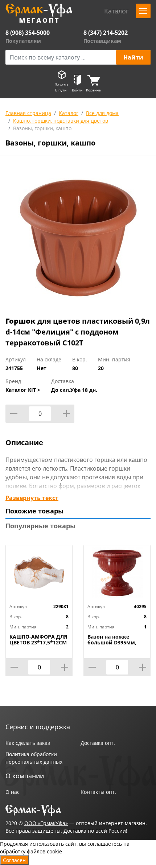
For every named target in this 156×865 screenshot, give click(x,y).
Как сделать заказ (27, 742)
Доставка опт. (98, 742)
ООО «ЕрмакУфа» (46, 823)
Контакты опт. (98, 791)
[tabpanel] (78, 238)
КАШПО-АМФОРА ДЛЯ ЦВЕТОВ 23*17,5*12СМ (38, 639)
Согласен (14, 860)
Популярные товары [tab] (40, 525)
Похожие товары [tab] (34, 511)
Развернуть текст (31, 498)
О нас (12, 791)
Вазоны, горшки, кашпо (42, 128)
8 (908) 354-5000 (27, 33)
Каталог (68, 113)
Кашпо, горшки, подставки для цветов (60, 120)
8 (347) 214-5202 (105, 33)
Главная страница (28, 113)
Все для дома (102, 113)
